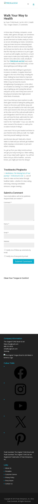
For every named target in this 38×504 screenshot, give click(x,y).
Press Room (9, 481)
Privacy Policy (9, 477)
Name (6, 224)
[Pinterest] (20, 446)
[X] (20, 429)
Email (6, 233)
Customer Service (11, 474)
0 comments (23, 25)
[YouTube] (20, 413)
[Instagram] (20, 396)
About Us (8, 468)
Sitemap (6, 351)
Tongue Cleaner (12, 25)
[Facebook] (20, 380)
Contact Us (9, 484)
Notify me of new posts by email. (17, 256)
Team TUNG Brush (12, 22)
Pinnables (8, 471)
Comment (8, 202)
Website (6, 241)
